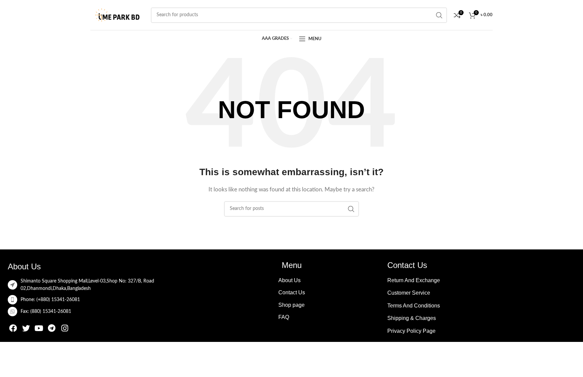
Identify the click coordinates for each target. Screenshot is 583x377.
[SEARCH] (351, 209)
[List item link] (102, 299)
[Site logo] (117, 14)
